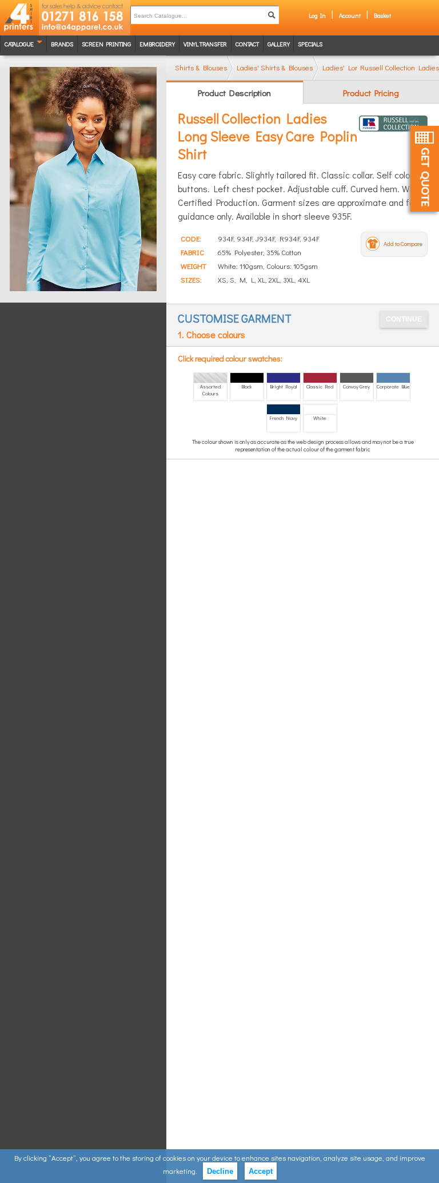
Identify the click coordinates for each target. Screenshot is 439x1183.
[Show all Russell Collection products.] (393, 123)
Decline (220, 1171)
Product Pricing (371, 92)
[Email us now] (84, 28)
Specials (310, 43)
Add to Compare (403, 244)
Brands (62, 43)
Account (350, 15)
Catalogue (19, 43)
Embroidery (157, 43)
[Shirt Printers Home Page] (19, 17)
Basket (382, 15)
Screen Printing (106, 43)
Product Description (234, 92)
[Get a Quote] (424, 169)
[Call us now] (84, 11)
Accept (261, 1171)
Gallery (279, 43)
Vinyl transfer (205, 43)
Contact (247, 43)
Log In (317, 15)
